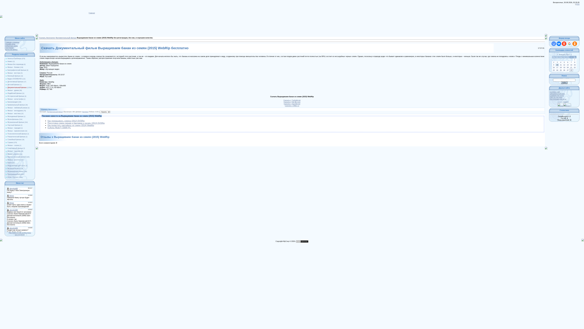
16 (554, 67)
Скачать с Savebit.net (292, 104)
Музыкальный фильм (15, 122)
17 (557, 67)
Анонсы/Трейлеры (14, 58)
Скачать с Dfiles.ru (292, 106)
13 (568, 65)
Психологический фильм (17, 134)
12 (564, 65)
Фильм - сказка (13, 145)
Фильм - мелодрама (15, 110)
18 (561, 67)
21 (571, 67)
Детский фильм (13, 84)
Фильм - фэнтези (14, 160)
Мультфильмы (13, 119)
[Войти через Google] (569, 43)
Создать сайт (555, 92)
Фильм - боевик (13, 67)
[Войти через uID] (553, 43)
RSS (577, 4)
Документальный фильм (16, 87)
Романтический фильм (16, 137)
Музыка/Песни (13, 168)
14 (571, 65)
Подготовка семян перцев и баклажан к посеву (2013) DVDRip (76, 123)
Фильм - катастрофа (15, 99)
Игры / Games (12, 177)
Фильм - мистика (14, 113)
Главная (92, 13)
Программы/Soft (13, 174)
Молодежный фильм (15, 116)
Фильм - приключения (15, 131)
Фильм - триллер (13, 151)
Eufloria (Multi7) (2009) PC (59, 128)
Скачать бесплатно (47, 38)
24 (557, 70)
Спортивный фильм (15, 148)
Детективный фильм (15, 82)
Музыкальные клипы (15, 171)
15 (575, 65)
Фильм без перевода (15, 64)
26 (564, 70)
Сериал (10, 142)
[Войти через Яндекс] (564, 43)
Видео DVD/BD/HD (14, 79)
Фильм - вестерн (13, 73)
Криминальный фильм (16, 105)
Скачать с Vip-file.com (292, 102)
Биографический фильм (16, 70)
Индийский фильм (14, 93)
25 (561, 70)
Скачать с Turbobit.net (292, 100)
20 (568, 67)
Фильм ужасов (13, 154)
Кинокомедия (12, 102)
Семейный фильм (14, 139)
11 (561, 65)
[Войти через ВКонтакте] (559, 43)
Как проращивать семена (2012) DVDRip (66, 121)
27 (568, 70)
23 (554, 70)
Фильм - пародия (14, 128)
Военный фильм (13, 76)
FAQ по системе (556, 97)
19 (564, 67)
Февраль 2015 (564, 54)
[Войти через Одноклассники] (574, 43)
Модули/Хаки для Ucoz (16, 165)
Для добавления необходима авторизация (20, 233)
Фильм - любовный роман (17, 108)
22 (575, 67)
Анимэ (9, 61)
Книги (9, 163)
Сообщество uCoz (557, 95)
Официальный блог (557, 94)
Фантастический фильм (16, 157)
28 (571, 70)
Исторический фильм (15, 96)
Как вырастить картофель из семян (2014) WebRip (71, 125)
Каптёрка (85, 112)
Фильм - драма (13, 90)
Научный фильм (13, 125)
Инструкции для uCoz (558, 99)
